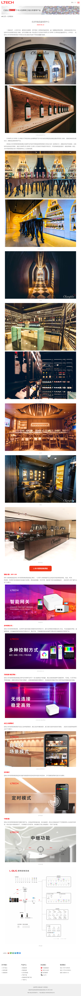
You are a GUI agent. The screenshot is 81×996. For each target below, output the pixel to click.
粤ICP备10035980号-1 (33, 992)
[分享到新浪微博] (8, 953)
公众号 (44, 975)
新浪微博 (45, 972)
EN (72, 2)
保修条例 (5, 972)
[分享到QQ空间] (13, 953)
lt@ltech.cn (66, 972)
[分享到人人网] (17, 953)
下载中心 (24, 979)
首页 (4, 16)
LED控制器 (25, 972)
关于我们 (4, 965)
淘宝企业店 (45, 970)
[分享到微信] (11, 953)
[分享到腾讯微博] (15, 953)
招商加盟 (5, 970)
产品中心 (24, 965)
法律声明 (35, 987)
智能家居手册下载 (27, 977)
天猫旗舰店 (45, 968)
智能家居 (24, 968)
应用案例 (10, 16)
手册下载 (24, 975)
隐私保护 (40, 987)
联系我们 (46, 987)
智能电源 (24, 970)
